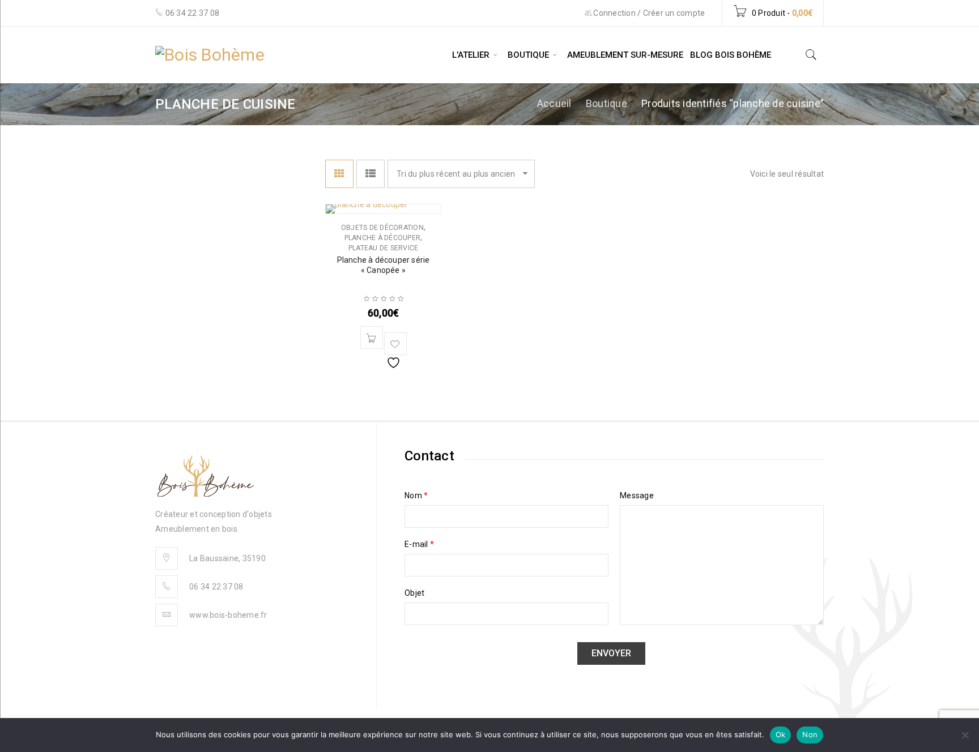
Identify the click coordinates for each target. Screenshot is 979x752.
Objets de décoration (382, 228)
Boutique (606, 103)
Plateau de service (383, 248)
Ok (781, 734)
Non (810, 734)
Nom (416, 495)
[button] (371, 337)
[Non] (965, 735)
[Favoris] (395, 343)
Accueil (554, 103)
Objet (414, 592)
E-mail (419, 544)
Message (637, 495)
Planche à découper (382, 238)
